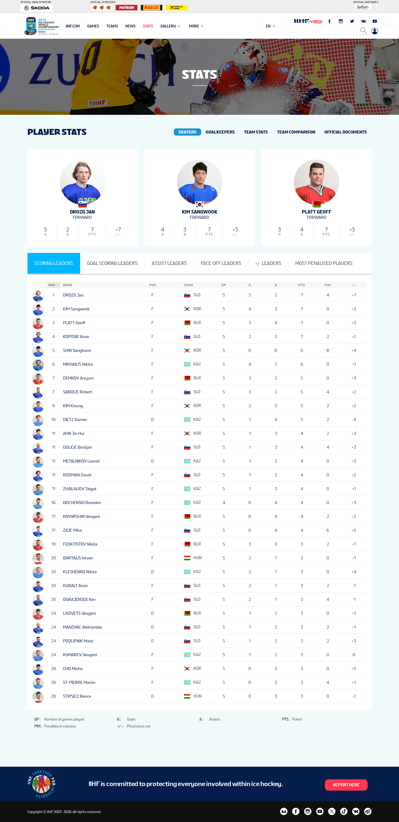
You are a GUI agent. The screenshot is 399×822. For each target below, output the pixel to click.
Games (93, 26)
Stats (148, 26)
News (130, 26)
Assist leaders (169, 263)
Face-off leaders (221, 263)
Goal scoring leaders (112, 263)
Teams (112, 26)
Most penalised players (324, 263)
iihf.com (73, 26)
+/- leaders (268, 263)
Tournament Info (82, 26)
